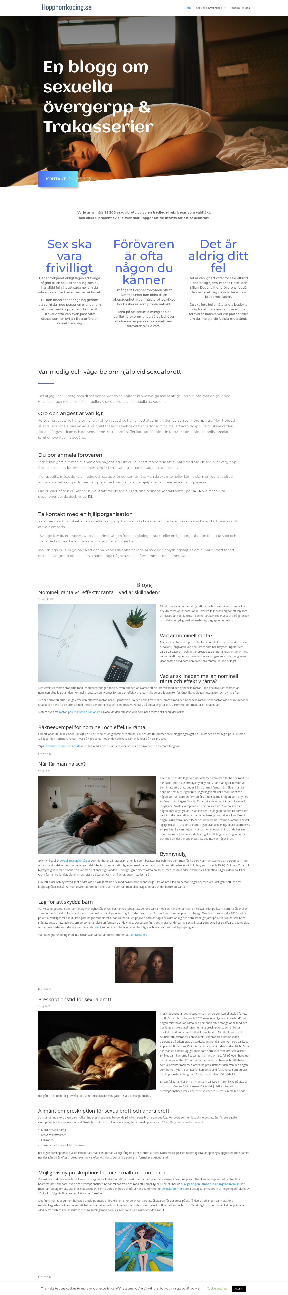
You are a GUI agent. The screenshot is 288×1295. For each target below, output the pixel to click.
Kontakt (56, 178)
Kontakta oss (240, 8)
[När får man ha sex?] (97, 852)
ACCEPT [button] (239, 1288)
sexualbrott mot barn (175, 1188)
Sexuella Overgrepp (209, 8)
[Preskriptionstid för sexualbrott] (97, 1087)
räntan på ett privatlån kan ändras (80, 712)
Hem (188, 8)
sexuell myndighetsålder (75, 860)
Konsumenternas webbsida (63, 746)
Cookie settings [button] (217, 1288)
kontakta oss (138, 935)
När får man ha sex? (62, 763)
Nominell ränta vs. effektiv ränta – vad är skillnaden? (99, 592)
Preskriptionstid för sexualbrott (74, 999)
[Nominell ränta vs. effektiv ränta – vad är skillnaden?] (97, 680)
